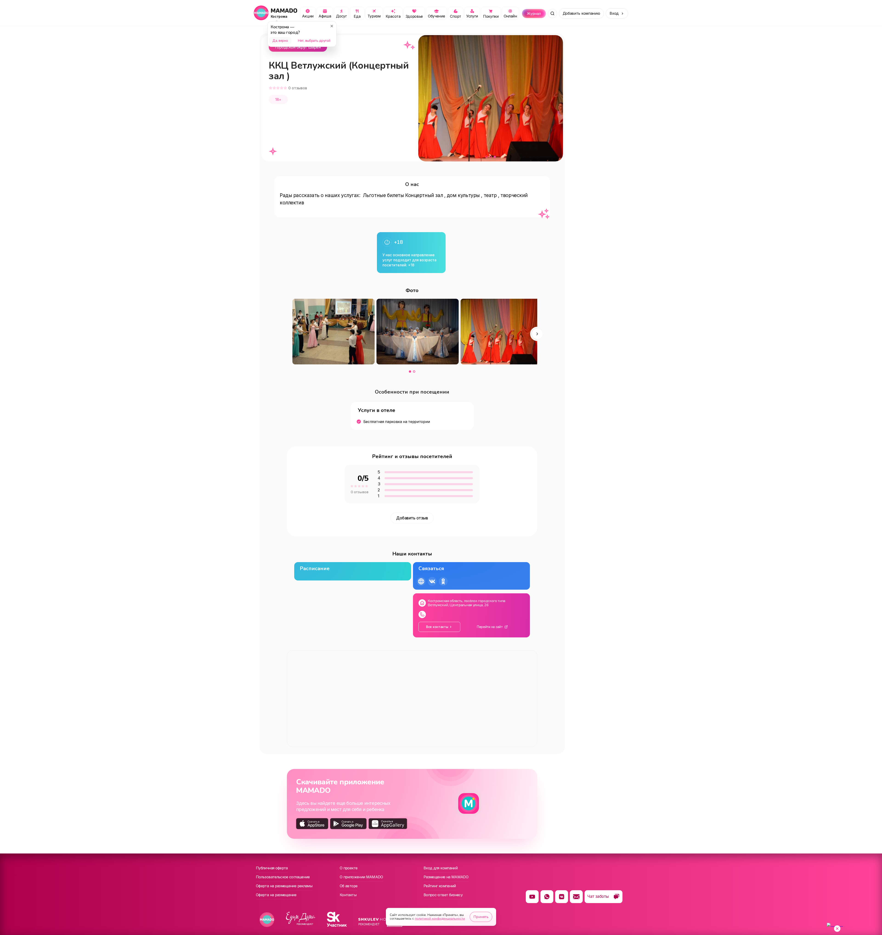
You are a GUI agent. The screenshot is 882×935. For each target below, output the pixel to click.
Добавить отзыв (412, 518)
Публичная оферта (272, 868)
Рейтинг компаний (440, 886)
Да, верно (280, 40)
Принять (481, 916)
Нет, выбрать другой (314, 40)
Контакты (348, 895)
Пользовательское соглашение (283, 877)
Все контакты (437, 627)
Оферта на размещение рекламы (284, 886)
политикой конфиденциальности (440, 918)
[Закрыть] (332, 26)
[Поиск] (552, 13)
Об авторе (348, 886)
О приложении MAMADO (361, 877)
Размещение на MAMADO (446, 877)
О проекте (348, 868)
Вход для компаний (441, 868)
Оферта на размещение (276, 895)
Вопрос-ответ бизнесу (443, 895)
